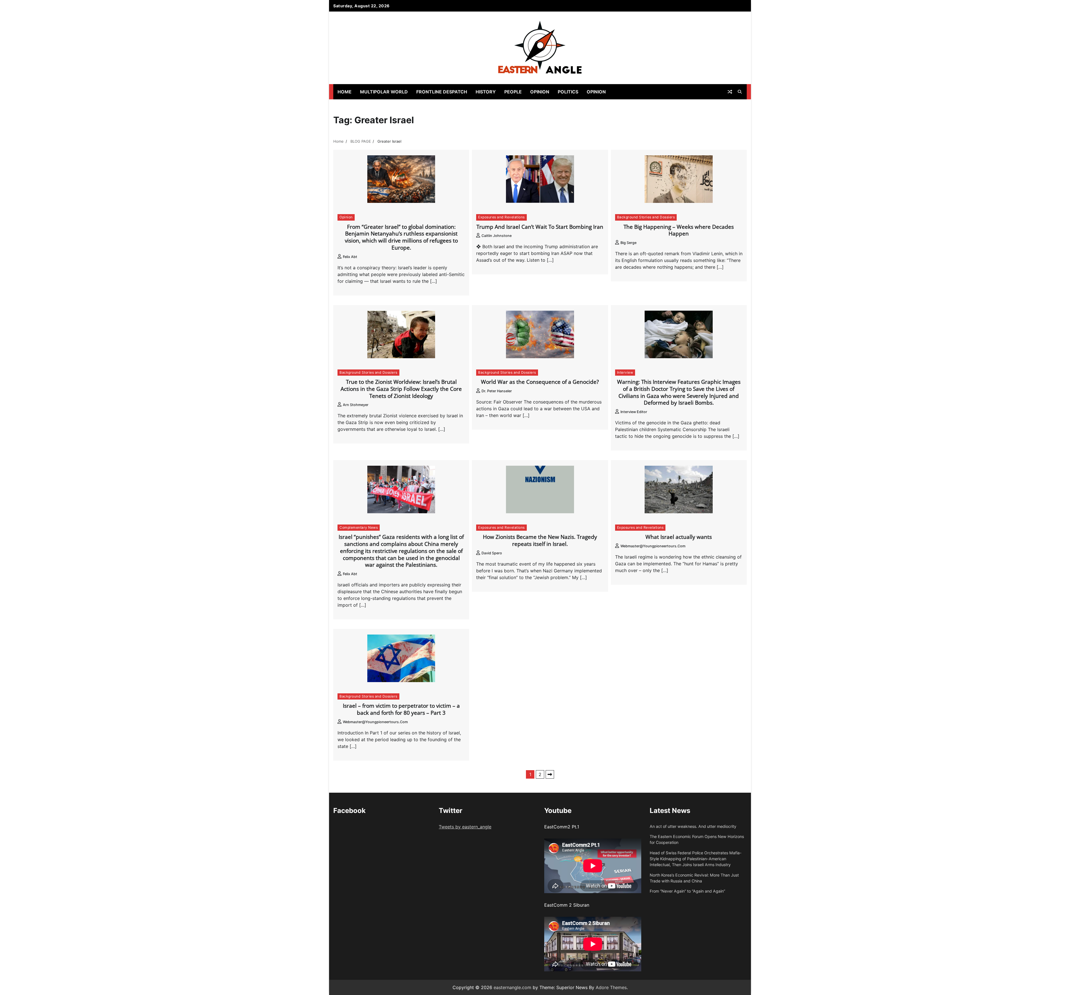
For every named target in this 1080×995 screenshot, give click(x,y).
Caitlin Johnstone (497, 236)
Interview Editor (633, 412)
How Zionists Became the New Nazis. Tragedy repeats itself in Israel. (540, 540)
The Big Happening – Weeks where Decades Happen (679, 230)
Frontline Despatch (441, 92)
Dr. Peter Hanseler (497, 391)
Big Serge (628, 243)
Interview (625, 372)
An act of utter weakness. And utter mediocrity (693, 826)
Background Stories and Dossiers (646, 217)
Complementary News (358, 527)
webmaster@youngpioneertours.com (652, 546)
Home (345, 92)
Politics (568, 92)
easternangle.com (512, 987)
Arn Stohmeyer (355, 405)
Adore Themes (611, 987)
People (513, 92)
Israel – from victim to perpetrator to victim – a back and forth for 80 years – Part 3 (401, 709)
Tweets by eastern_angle (465, 827)
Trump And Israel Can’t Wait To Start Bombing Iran (539, 226)
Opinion (539, 92)
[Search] (739, 92)
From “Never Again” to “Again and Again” (687, 891)
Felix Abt (350, 257)
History (486, 92)
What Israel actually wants (678, 537)
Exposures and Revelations (501, 217)
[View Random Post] (730, 92)
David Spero (492, 553)
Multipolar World (384, 92)
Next (550, 774)
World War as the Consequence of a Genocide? (540, 382)
